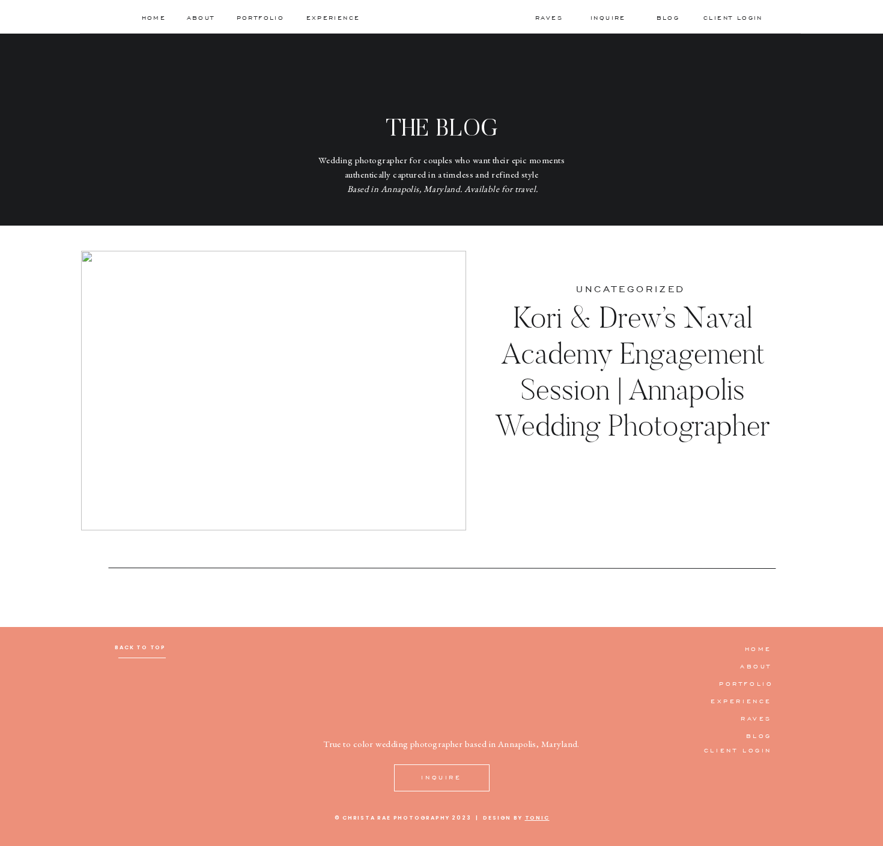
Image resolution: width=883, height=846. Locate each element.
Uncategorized (630, 289)
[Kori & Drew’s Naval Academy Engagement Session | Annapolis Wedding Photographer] (273, 390)
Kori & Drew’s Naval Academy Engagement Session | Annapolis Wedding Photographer (632, 371)
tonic (537, 817)
